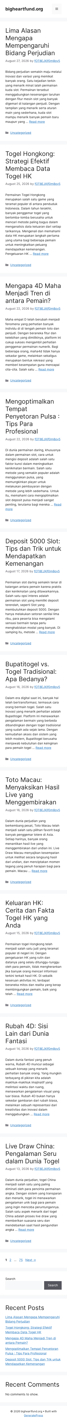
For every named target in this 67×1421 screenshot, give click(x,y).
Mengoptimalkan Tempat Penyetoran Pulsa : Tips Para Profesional (32, 416)
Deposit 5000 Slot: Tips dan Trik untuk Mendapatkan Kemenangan (33, 552)
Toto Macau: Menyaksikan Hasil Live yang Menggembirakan (32, 791)
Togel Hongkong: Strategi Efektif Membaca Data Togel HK (30, 165)
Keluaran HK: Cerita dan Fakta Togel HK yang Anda (29, 914)
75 (21, 1260)
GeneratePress (33, 1415)
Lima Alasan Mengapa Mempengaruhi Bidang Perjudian (30, 42)
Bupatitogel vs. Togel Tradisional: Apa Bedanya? (31, 671)
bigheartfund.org (24, 9)
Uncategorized (20, 133)
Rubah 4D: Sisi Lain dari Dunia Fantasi (27, 1033)
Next (30, 1260)
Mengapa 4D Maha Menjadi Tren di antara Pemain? (33, 293)
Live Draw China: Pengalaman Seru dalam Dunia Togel (32, 1153)
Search (10, 1279)
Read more (37, 122)
